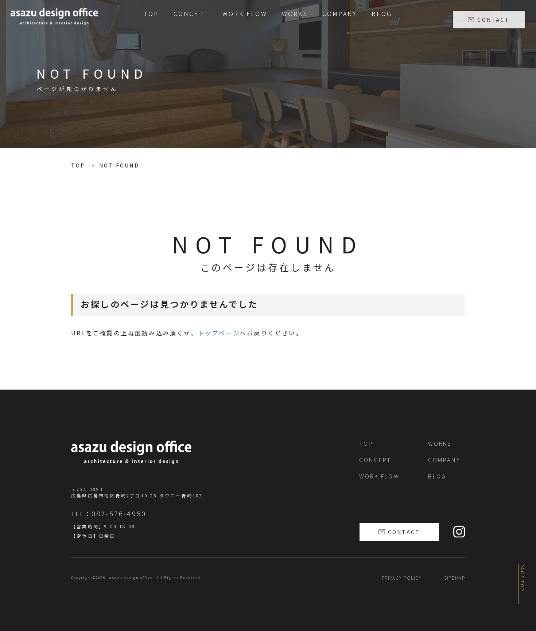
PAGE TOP (522, 578)
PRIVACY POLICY (402, 578)
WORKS (295, 13)
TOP (151, 13)
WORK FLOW (244, 13)
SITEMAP (454, 578)
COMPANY (339, 13)
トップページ (219, 332)
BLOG (382, 13)
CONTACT (493, 19)
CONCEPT (191, 13)
